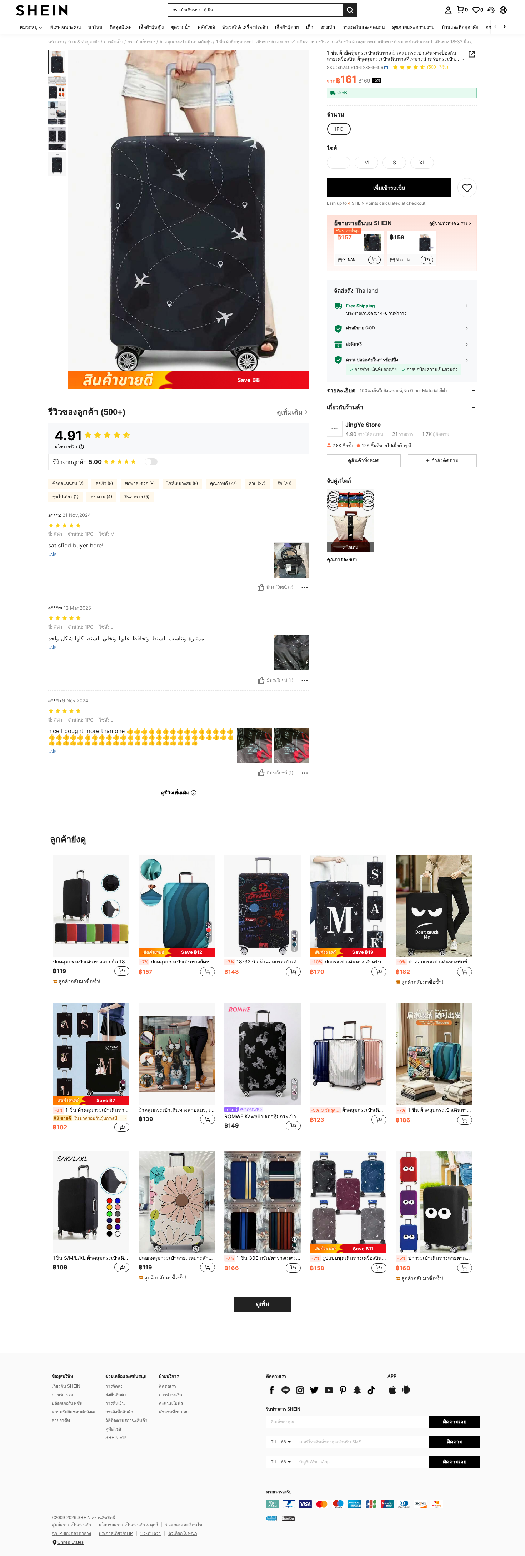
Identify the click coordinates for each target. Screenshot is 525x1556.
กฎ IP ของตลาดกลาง (71, 1533)
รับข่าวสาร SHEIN (283, 1409)
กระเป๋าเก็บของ (141, 41)
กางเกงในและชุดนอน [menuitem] (363, 27)
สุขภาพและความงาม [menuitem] (413, 27)
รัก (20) (284, 483)
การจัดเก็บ (113, 41)
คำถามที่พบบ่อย (174, 1411)
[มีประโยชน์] (260, 587)
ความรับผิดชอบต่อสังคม (74, 1411)
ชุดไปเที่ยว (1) (65, 496)
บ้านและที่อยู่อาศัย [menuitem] (460, 27)
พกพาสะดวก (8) (140, 483)
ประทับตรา (150, 1533)
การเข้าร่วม (62, 1394)
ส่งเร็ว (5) (104, 483)
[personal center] (448, 10)
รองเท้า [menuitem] (327, 27)
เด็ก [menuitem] (309, 27)
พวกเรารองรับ (279, 1492)
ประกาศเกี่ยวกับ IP (116, 1533)
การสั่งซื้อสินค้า (119, 1411)
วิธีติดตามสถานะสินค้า (126, 1420)
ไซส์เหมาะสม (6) (182, 483)
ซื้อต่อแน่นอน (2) (68, 483)
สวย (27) (257, 483)
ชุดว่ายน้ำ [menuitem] (180, 27)
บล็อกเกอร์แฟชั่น (67, 1403)
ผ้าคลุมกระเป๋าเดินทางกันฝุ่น (186, 41)
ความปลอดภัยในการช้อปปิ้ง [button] (372, 359)
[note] (77, 981)
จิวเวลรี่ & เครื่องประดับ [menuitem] (245, 27)
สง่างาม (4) (101, 496)
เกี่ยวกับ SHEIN (66, 1386)
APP (392, 1376)
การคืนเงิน (115, 1403)
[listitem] (359, 248)
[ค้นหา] (350, 10)
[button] (491, 10)
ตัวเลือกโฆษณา (182, 1533)
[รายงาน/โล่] (304, 587)
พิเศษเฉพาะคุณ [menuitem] (65, 27)
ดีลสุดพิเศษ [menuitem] (121, 27)
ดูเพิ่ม (262, 1304)
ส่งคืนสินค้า (115, 1394)
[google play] (406, 1393)
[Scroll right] (504, 27)
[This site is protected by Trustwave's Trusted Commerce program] (271, 1518)
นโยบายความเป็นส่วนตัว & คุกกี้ (128, 1524)
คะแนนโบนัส (171, 1403)
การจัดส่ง (113, 1386)
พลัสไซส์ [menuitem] (206, 27)
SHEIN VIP (115, 1437)
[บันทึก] (467, 188)
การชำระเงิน (170, 1394)
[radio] (338, 129)
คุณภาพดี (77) (223, 483)
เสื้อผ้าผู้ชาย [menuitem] (287, 27)
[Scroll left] (495, 27)
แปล (52, 554)
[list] (323, 1390)
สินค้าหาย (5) (136, 496)
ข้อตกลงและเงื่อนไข (183, 1524)
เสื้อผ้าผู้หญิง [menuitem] (151, 27)
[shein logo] (42, 10)
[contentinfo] (373, 1504)
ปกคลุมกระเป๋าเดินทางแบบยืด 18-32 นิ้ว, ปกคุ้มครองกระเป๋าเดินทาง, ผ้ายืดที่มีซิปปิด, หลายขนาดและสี (91, 962)
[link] (462, 9)
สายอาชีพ (61, 1420)
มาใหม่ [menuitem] (95, 27)
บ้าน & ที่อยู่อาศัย (84, 41)
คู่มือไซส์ (113, 1429)
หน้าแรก (56, 41)
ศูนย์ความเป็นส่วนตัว (71, 1524)
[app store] (393, 1393)
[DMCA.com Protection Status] (288, 1518)
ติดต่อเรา (167, 1386)
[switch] (151, 461)
